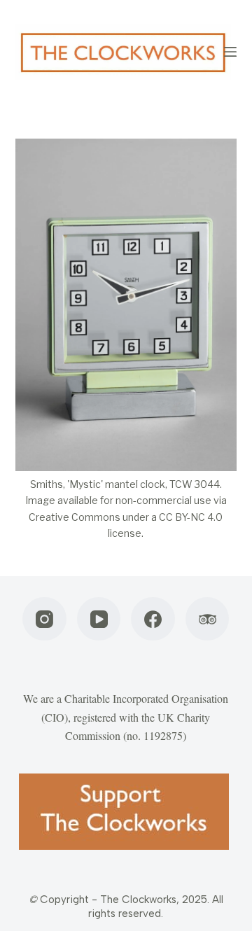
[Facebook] (153, 619)
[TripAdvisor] (208, 619)
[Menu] (230, 52)
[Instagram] (44, 619)
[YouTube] (99, 619)
